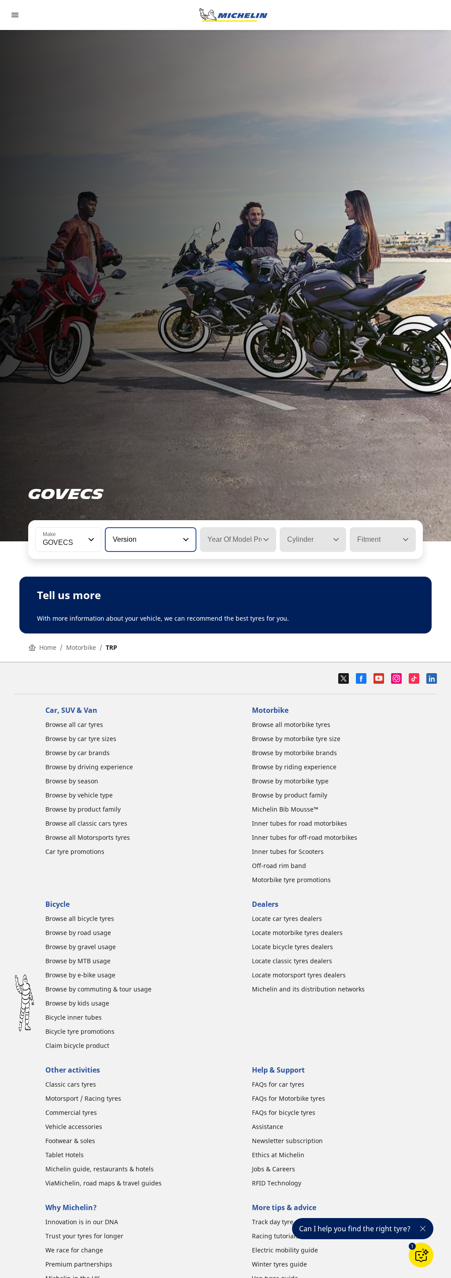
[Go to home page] (233, 15)
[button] (90, 539)
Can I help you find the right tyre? (354, 1228)
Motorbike (81, 647)
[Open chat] (421, 1255)
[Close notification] (423, 1228)
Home (47, 647)
